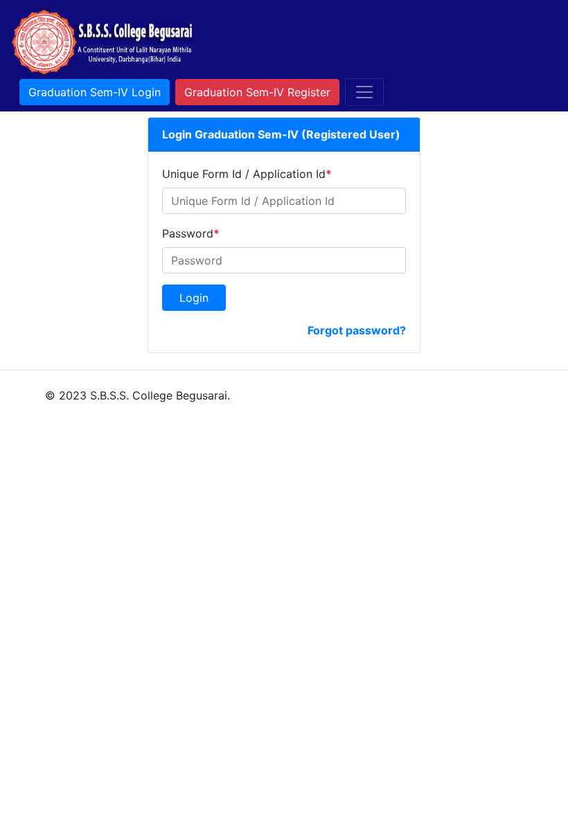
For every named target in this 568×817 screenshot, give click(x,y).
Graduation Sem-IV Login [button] (94, 92)
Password (191, 233)
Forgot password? (357, 330)
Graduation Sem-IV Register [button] (257, 92)
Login (193, 298)
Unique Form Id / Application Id (247, 174)
